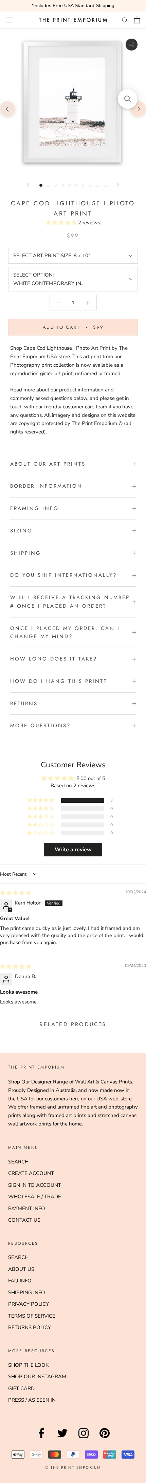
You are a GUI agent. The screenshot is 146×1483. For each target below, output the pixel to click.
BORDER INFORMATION (46, 486)
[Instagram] (83, 1438)
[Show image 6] (76, 185)
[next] (138, 108)
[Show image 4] (62, 185)
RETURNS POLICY (29, 1327)
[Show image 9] (97, 185)
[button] (62, 222)
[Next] (118, 184)
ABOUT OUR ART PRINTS (48, 464)
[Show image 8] (90, 185)
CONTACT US (24, 1220)
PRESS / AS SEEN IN (32, 1400)
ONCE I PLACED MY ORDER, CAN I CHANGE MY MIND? (65, 633)
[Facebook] (41, 1438)
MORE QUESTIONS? (40, 725)
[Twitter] (62, 1438)
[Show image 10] (105, 185)
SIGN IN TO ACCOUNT (34, 1185)
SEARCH (18, 1161)
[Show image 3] (55, 185)
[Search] (125, 20)
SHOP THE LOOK (28, 1365)
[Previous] (28, 184)
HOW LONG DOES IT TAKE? (53, 659)
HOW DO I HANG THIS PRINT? (58, 681)
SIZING (21, 530)
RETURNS (24, 703)
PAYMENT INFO (26, 1208)
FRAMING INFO (34, 508)
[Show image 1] (40, 185)
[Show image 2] (48, 185)
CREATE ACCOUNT (31, 1173)
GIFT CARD (21, 1388)
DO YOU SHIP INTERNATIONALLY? (63, 575)
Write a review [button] (73, 849)
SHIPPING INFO (26, 1292)
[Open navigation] (9, 19)
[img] (15, 893)
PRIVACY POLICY (28, 1304)
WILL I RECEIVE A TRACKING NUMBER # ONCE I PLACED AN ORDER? (70, 602)
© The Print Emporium (73, 1467)
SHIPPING (25, 553)
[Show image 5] (69, 185)
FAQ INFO (20, 1280)
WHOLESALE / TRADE (34, 1196)
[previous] (7, 108)
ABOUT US (21, 1269)
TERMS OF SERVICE (31, 1316)
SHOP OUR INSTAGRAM (37, 1376)
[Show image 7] (83, 185)
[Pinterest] (104, 1438)
